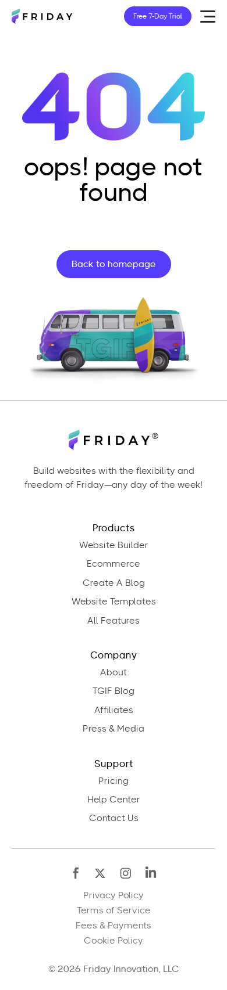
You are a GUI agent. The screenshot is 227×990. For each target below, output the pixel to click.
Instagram (125, 872)
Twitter (101, 872)
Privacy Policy (113, 895)
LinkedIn (150, 872)
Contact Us (114, 818)
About (113, 672)
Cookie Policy (113, 940)
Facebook (76, 872)
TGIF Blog (113, 691)
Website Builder (113, 545)
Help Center (113, 799)
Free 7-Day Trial (157, 16)
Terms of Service (114, 910)
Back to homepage (114, 264)
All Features (113, 620)
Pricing (113, 781)
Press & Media (113, 728)
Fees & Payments (113, 925)
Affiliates (113, 710)
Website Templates (114, 601)
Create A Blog (114, 583)
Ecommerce (113, 563)
